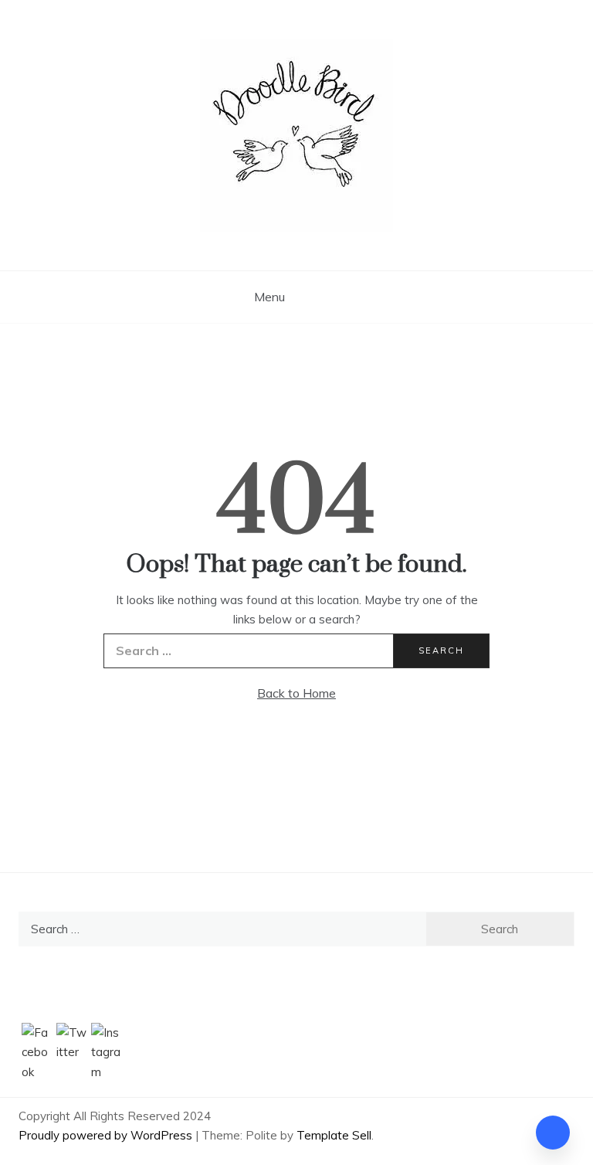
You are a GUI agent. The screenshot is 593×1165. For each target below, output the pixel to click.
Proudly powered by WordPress (107, 1135)
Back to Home (296, 693)
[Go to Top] (553, 1133)
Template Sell (333, 1135)
